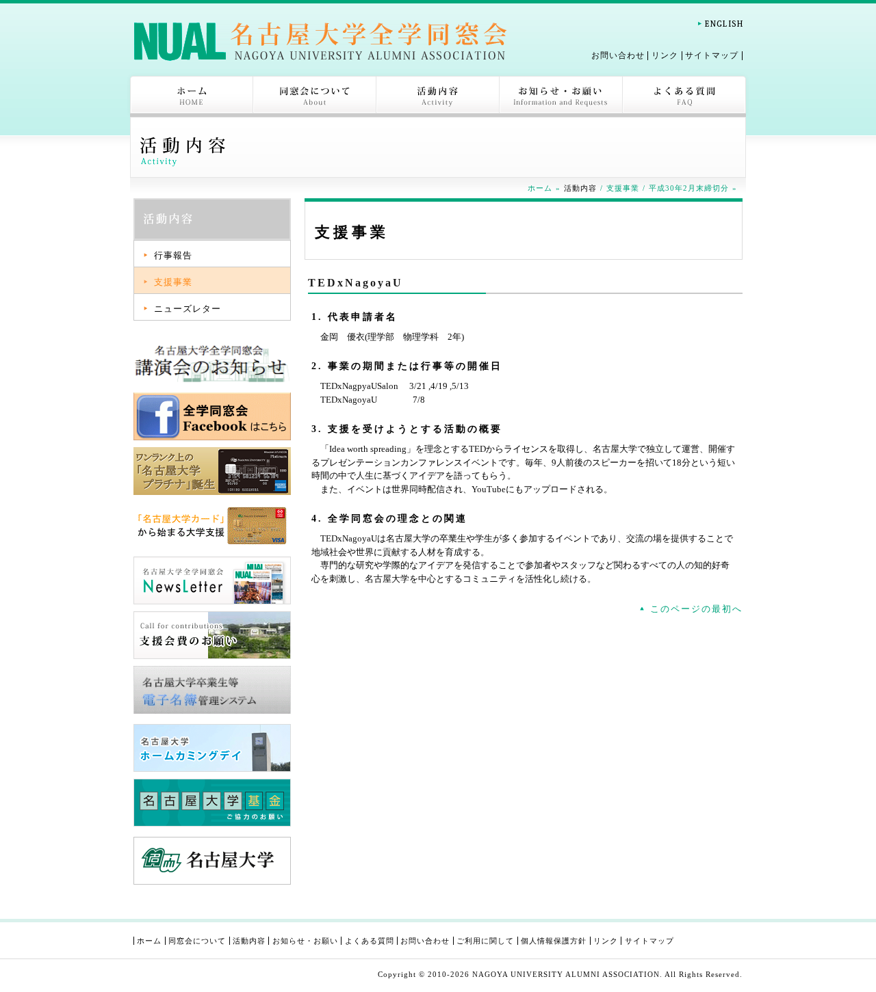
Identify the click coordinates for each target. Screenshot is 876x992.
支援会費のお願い (212, 635)
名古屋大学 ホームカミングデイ (212, 748)
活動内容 (438, 96)
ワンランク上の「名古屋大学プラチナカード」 (212, 471)
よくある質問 (684, 96)
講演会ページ (212, 362)
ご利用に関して (485, 941)
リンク (665, 55)
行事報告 (173, 255)
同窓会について (314, 96)
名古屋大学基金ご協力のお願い (212, 803)
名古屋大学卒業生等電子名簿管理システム (212, 690)
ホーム (191, 96)
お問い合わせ (618, 55)
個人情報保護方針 (554, 941)
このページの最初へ (696, 609)
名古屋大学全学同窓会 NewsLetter (212, 580)
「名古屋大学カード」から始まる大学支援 (212, 526)
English (720, 24)
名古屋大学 (212, 861)
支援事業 (622, 188)
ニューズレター (187, 309)
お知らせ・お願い (561, 96)
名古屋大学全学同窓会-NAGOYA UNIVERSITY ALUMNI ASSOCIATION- (320, 41)
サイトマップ (711, 55)
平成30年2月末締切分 (689, 188)
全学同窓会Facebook (212, 416)
